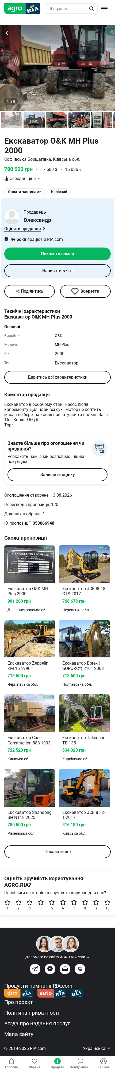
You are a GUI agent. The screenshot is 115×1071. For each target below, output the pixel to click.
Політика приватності (31, 1013)
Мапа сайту (18, 1034)
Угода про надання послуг (37, 1023)
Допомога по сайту (57, 957)
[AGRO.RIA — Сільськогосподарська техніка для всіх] (24, 8)
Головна (11, 1067)
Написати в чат (57, 270)
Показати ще (57, 851)
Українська (94, 1048)
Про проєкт (18, 1002)
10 (107, 908)
